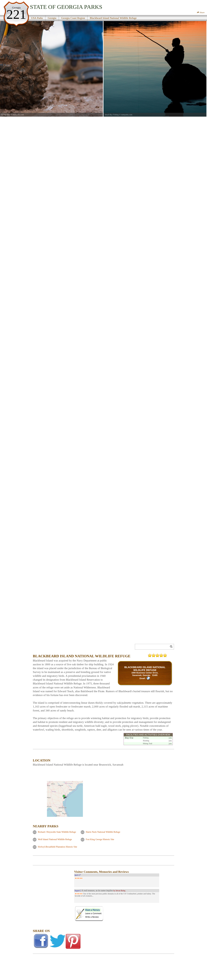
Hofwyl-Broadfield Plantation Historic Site (57, 847)
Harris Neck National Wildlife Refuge (103, 832)
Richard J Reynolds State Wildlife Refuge (57, 832)
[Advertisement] (53, 904)
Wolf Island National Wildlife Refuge (55, 839)
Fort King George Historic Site (100, 839)
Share (202, 12)
